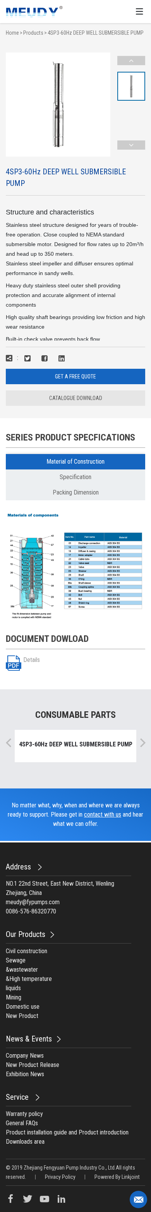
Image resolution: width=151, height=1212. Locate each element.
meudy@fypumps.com (33, 902)
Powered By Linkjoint (117, 1177)
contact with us (102, 814)
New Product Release (32, 1065)
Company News (25, 1055)
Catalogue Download (75, 398)
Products (33, 33)
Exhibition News (25, 1074)
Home (12, 33)
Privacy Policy (60, 1177)
